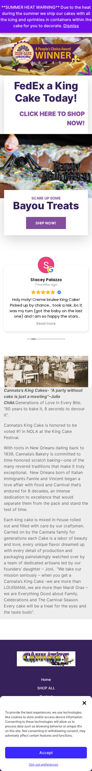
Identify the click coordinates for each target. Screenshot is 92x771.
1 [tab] (32, 62)
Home (46, 679)
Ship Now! (46, 223)
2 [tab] (39, 62)
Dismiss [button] (71, 25)
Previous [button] (71, 64)
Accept (46, 752)
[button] (84, 702)
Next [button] (84, 64)
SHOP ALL (46, 688)
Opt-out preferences (43, 764)
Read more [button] (46, 323)
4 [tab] (53, 62)
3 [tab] (46, 62)
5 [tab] (60, 62)
